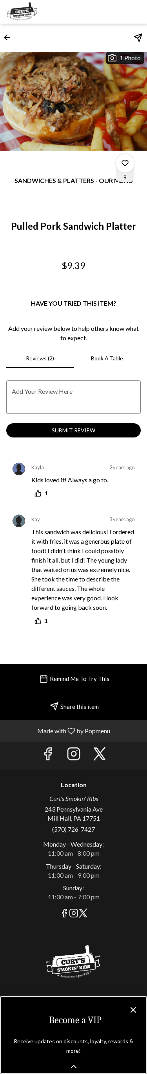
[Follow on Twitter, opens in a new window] (100, 756)
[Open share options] (138, 38)
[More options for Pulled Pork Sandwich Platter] (125, 163)
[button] (9, 37)
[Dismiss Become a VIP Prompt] (133, 1009)
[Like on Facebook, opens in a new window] (48, 756)
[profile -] (117, 11)
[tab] (40, 358)
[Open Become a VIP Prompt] (73, 1066)
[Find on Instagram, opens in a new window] (74, 756)
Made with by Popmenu (58, 730)
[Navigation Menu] (136, 11)
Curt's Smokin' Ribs (73, 962)
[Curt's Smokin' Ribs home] (41, 12)
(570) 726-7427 (73, 829)
